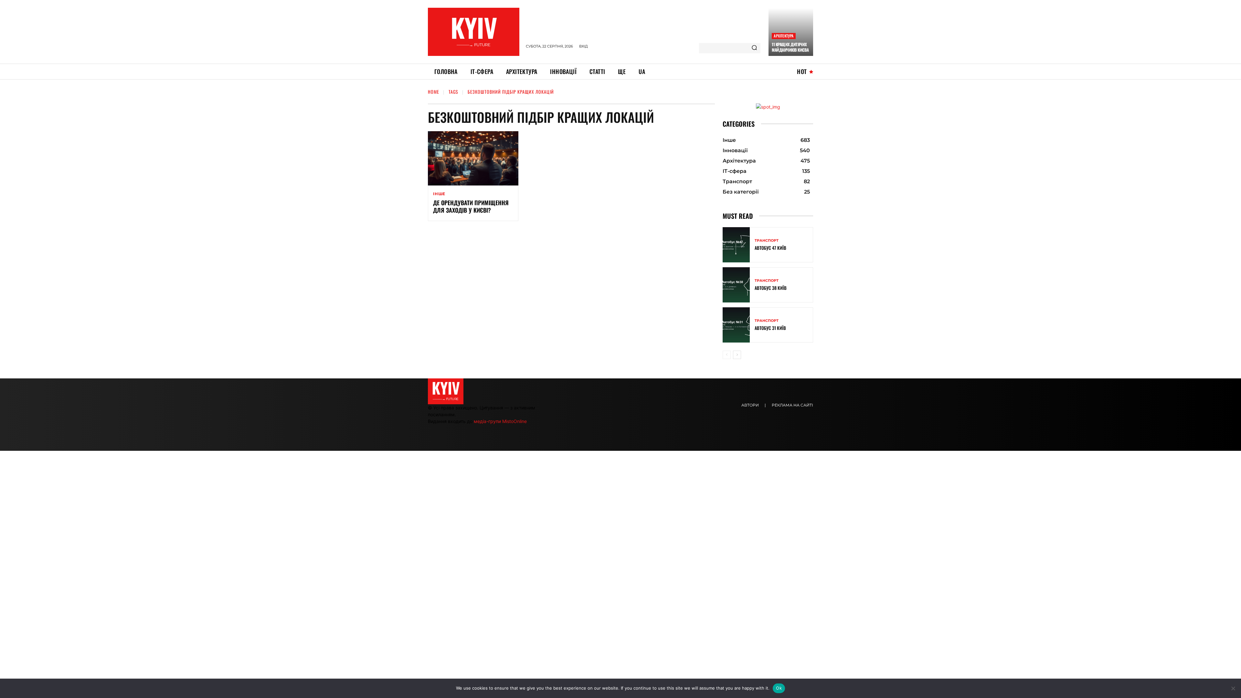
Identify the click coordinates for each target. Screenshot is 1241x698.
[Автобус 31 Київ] (736, 325)
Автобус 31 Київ (770, 327)
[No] (1233, 688)
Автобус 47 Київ (770, 247)
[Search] (754, 48)
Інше (439, 194)
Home (433, 91)
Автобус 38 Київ (771, 287)
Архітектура (783, 35)
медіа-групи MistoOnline (500, 421)
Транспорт (767, 240)
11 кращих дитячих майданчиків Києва (790, 47)
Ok (779, 688)
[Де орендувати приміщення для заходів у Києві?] (473, 158)
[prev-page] (727, 355)
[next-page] (737, 355)
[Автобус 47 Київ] (736, 244)
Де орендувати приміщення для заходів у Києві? (471, 206)
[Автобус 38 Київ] (736, 284)
